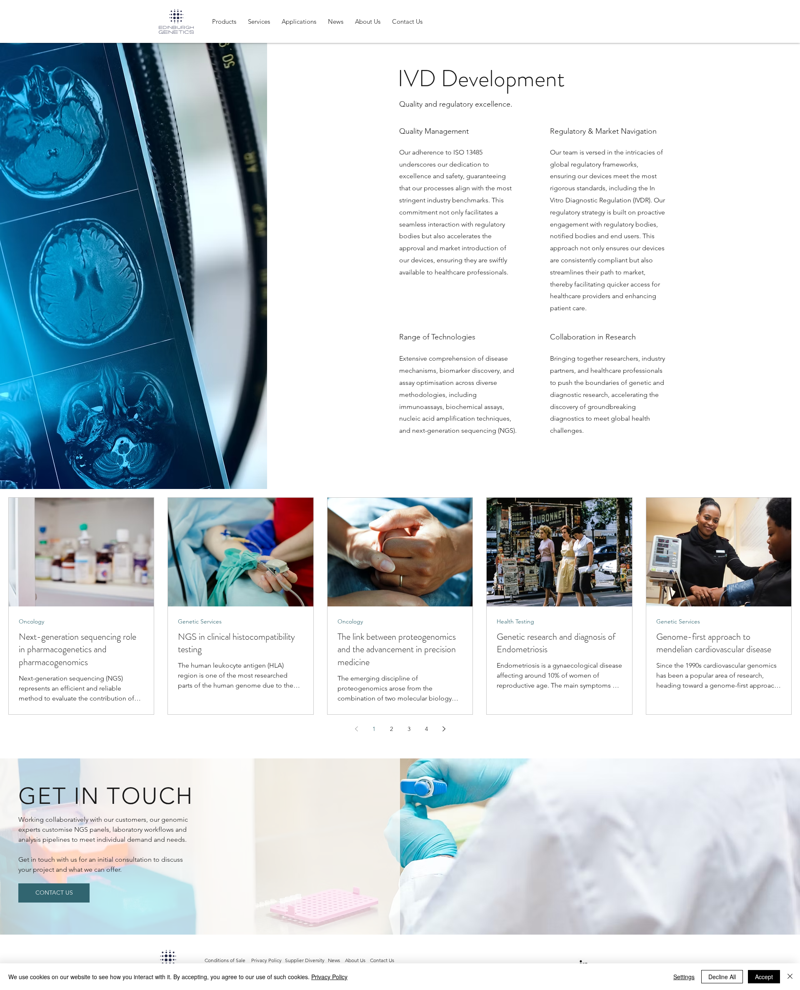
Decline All (722, 977)
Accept (764, 977)
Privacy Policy (329, 977)
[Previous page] (356, 728)
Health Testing (515, 621)
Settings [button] (684, 977)
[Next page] (443, 728)
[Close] (790, 976)
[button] (224, 21)
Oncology (31, 621)
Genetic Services (200, 621)
